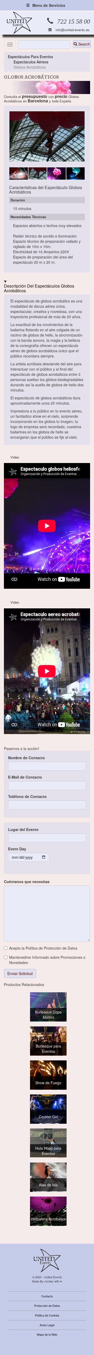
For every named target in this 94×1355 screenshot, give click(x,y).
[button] (15, 173)
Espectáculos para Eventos (30, 56)
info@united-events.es (73, 29)
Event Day (17, 848)
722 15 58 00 (73, 21)
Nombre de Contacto (26, 757)
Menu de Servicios (48, 5)
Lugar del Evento (23, 829)
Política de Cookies (47, 1315)
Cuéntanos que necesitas (27, 881)
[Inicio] (19, 23)
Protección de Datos (47, 1305)
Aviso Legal (47, 1325)
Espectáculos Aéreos (31, 61)
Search (83, 44)
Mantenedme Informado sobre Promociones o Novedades (47, 960)
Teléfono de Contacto (27, 796)
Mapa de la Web (47, 1334)
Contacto (47, 1296)
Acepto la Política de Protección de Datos (43, 948)
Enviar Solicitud (20, 973)
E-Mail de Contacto (25, 777)
